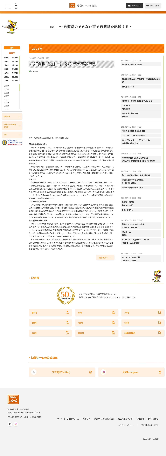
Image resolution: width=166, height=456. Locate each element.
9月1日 (6, 57)
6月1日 (6, 69)
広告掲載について (125, 418)
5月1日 (6, 73)
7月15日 (15, 61)
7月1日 (6, 65)
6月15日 (15, 65)
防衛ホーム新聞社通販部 (10, 125)
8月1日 (6, 61)
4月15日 (15, 73)
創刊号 (34, 312)
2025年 (6, 89)
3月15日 (15, 76)
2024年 (6, 92)
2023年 (6, 96)
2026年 (6, 86)
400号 (80, 322)
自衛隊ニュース (73, 418)
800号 (34, 333)
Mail (5, 134)
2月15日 (15, 80)
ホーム (59, 418)
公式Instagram (130, 372)
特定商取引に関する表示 (149, 425)
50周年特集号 (129, 333)
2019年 (6, 109)
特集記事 (7, 116)
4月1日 (6, 76)
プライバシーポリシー (126, 425)
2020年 (6, 106)
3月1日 (6, 80)
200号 (34, 322)
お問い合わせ (153, 418)
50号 (80, 312)
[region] (12, 68)
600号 (126, 322)
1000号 (81, 333)
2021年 (6, 102)
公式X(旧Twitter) (61, 372)
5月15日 (15, 69)
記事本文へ (103, 257)
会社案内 (140, 418)
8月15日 (15, 57)
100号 (126, 312)
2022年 (6, 99)
